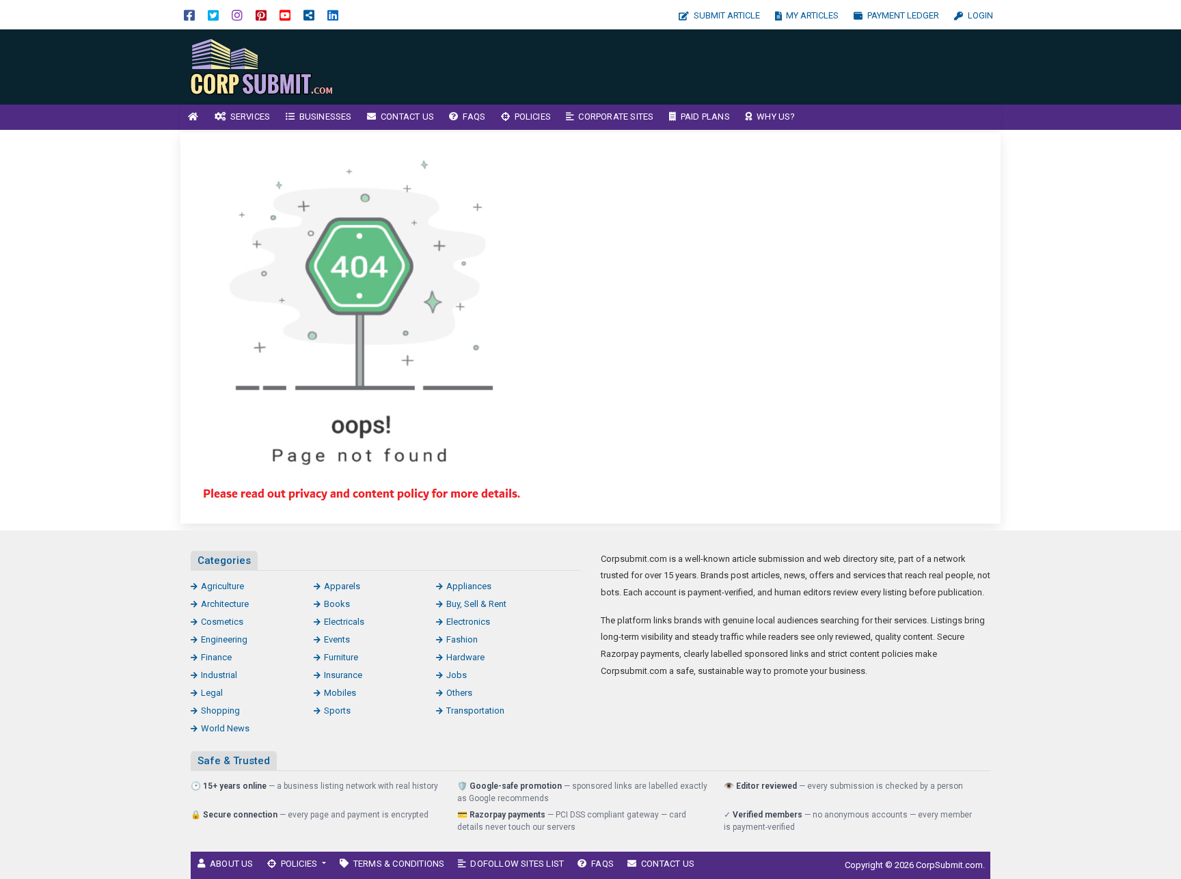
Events (337, 639)
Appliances (468, 586)
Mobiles (340, 693)
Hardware (465, 657)
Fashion (462, 639)
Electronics (468, 622)
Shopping (220, 710)
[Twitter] (213, 15)
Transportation (475, 710)
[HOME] (193, 117)
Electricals (344, 622)
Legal (212, 693)
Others (459, 693)
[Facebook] (189, 15)
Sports (337, 710)
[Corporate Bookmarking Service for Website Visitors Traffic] (272, 66)
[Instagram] (237, 15)
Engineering (224, 639)
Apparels (342, 586)
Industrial (219, 675)
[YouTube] (285, 15)
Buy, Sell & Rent (476, 604)
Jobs (456, 675)
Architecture (225, 604)
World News (225, 728)
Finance (216, 657)
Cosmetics (222, 622)
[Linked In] (332, 15)
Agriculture (222, 586)
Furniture (341, 657)
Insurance (343, 675)
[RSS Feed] (308, 15)
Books (337, 604)
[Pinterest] (261, 15)
